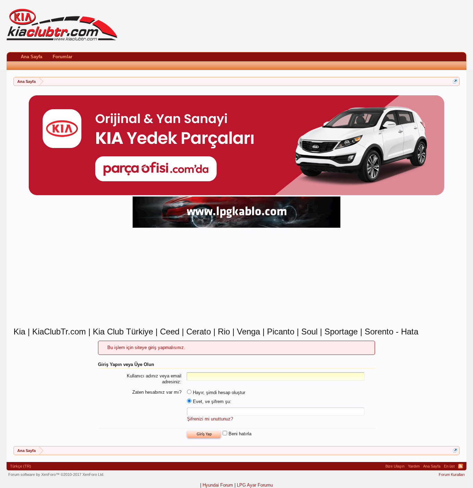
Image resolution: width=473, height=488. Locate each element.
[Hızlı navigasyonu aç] (455, 81)
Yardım (414, 466)
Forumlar (62, 56)
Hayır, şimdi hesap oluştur (218, 392)
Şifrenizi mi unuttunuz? (210, 418)
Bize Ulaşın (394, 466)
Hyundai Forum (218, 485)
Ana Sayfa (31, 56)
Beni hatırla (239, 433)
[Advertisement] (236, 277)
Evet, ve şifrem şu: (211, 401)
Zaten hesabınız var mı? (156, 392)
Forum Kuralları (452, 474)
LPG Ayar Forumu (255, 485)
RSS (460, 466)
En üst (449, 466)
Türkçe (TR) (20, 466)
